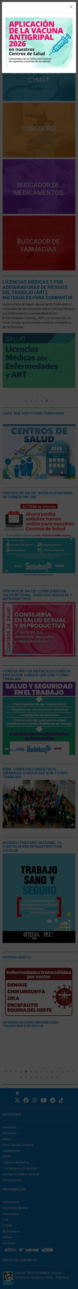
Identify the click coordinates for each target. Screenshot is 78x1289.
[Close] (71, 7)
